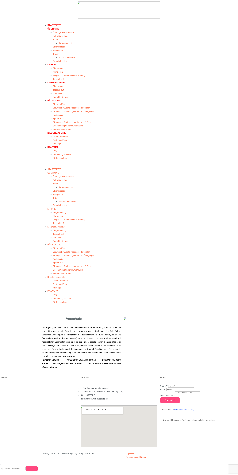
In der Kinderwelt (60, 136)
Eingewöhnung (59, 68)
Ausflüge (57, 143)
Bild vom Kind (59, 104)
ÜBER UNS (53, 29)
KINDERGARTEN (56, 82)
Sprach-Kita (58, 118)
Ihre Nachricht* (167, 395)
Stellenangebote (65, 43)
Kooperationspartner (62, 129)
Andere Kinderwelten (67, 57)
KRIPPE (51, 64)
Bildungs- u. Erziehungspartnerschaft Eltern (72, 122)
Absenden (170, 400)
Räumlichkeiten (60, 61)
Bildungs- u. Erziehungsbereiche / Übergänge (73, 111)
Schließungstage (60, 36)
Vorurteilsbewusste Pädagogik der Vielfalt (71, 108)
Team (55, 39)
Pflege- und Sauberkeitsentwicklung (69, 75)
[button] (119, 164)
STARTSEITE (54, 25)
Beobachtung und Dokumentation (68, 126)
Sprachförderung (60, 97)
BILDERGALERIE (56, 133)
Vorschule (57, 93)
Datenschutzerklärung (184, 409)
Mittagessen (58, 50)
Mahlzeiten (58, 72)
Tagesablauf (58, 79)
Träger (56, 54)
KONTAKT (52, 147)
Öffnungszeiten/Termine (63, 32)
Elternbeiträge (59, 47)
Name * (164, 386)
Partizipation (58, 115)
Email (163, 389)
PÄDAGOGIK (54, 100)
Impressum (131, 453)
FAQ (55, 151)
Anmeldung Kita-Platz (62, 154)
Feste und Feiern (60, 140)
